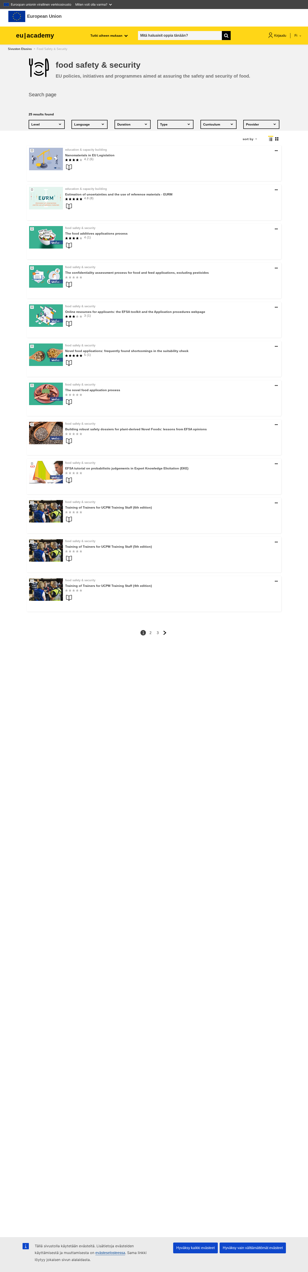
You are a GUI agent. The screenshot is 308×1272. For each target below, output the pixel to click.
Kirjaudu (280, 35)
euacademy (35, 35)
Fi (296, 35)
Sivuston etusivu (20, 49)
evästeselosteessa (110, 1253)
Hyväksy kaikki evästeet (195, 1248)
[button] (276, 151)
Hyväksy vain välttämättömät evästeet (253, 1248)
